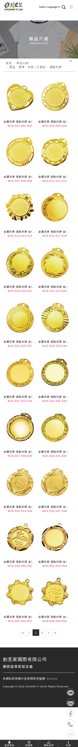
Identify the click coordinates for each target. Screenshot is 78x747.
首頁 (9, 63)
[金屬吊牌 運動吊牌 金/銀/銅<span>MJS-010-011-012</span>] (54, 152)
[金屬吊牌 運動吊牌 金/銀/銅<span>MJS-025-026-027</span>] (20, 317)
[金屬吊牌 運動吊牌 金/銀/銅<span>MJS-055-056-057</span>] (20, 592)
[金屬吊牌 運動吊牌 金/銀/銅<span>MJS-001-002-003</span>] (20, 97)
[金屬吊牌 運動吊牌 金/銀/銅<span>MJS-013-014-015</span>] (20, 207)
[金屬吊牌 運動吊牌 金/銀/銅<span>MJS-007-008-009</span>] (20, 152)
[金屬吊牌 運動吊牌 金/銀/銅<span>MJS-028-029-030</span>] (54, 317)
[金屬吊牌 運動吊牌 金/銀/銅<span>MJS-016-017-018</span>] (54, 207)
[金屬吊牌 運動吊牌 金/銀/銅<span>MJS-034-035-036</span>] (54, 372)
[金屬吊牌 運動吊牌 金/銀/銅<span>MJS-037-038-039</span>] (20, 427)
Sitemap (51, 678)
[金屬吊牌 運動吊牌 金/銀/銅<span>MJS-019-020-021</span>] (20, 262)
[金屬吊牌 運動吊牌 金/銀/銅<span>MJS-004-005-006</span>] (54, 97)
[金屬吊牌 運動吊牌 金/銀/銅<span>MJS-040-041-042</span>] (54, 427)
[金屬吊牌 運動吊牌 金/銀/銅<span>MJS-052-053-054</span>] (54, 537)
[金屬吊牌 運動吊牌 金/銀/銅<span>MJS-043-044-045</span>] (20, 482)
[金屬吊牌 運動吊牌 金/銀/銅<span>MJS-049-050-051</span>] (20, 537)
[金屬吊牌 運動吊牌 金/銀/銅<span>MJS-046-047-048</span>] (54, 482)
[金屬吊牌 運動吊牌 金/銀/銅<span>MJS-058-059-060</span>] (54, 592)
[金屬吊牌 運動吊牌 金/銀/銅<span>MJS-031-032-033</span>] (20, 372)
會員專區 (9, 745)
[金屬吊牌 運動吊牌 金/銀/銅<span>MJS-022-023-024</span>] (54, 262)
